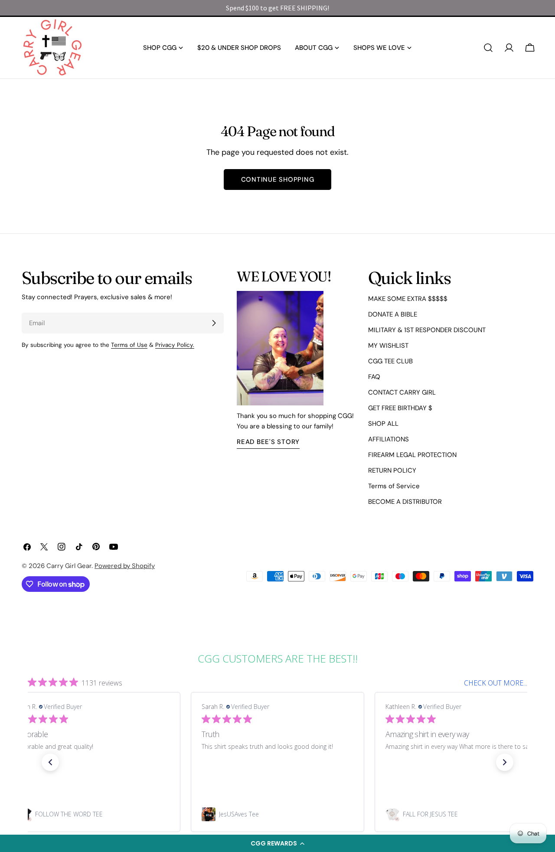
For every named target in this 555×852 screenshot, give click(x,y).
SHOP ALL (383, 423)
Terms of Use (129, 345)
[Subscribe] (214, 323)
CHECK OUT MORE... (495, 683)
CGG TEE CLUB (390, 361)
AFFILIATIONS (388, 439)
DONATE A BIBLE (392, 314)
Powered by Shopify (125, 565)
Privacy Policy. (174, 345)
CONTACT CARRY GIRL (402, 392)
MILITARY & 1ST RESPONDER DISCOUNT (427, 330)
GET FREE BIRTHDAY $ (400, 408)
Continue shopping (277, 179)
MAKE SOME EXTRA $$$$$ (407, 298)
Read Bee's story (268, 441)
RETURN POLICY (392, 470)
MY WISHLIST (388, 345)
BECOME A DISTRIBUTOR (405, 501)
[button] (277, 843)
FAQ (374, 376)
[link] (94, 814)
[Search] (488, 47)
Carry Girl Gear (68, 565)
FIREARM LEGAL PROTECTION (412, 454)
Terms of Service (394, 486)
